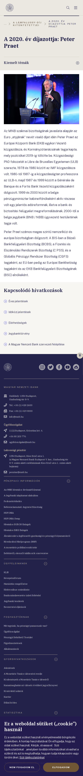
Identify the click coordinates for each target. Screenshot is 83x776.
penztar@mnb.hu (18, 472)
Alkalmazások (11, 648)
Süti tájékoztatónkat (32, 757)
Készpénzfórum (12, 578)
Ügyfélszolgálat (12, 631)
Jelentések (9, 667)
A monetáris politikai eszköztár (20, 547)
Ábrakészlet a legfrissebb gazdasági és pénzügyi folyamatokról (37, 535)
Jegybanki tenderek (14, 601)
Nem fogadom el (22, 767)
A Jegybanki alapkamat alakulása (21, 495)
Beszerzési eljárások (15, 606)
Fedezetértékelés (13, 501)
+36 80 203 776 (17, 436)
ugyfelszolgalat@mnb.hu (22, 442)
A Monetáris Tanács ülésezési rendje (23, 673)
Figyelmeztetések (13, 643)
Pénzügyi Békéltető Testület (18, 637)
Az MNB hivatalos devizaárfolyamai (22, 489)
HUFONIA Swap (12, 518)
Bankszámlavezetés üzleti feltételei (22, 595)
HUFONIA (9, 512)
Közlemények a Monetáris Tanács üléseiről (26, 679)
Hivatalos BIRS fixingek (16, 530)
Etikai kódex (10, 702)
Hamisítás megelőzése (16, 583)
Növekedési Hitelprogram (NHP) (20, 541)
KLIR (6, 572)
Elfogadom (61, 767)
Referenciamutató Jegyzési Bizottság (23, 507)
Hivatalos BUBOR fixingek (17, 524)
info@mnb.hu (16, 416)
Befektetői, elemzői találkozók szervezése (26, 553)
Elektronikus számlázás (17, 589)
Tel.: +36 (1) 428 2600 (20, 405)
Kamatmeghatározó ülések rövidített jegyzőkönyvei (31, 685)
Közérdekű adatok (13, 691)
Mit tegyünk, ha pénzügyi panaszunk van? (25, 625)
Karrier (7, 696)
